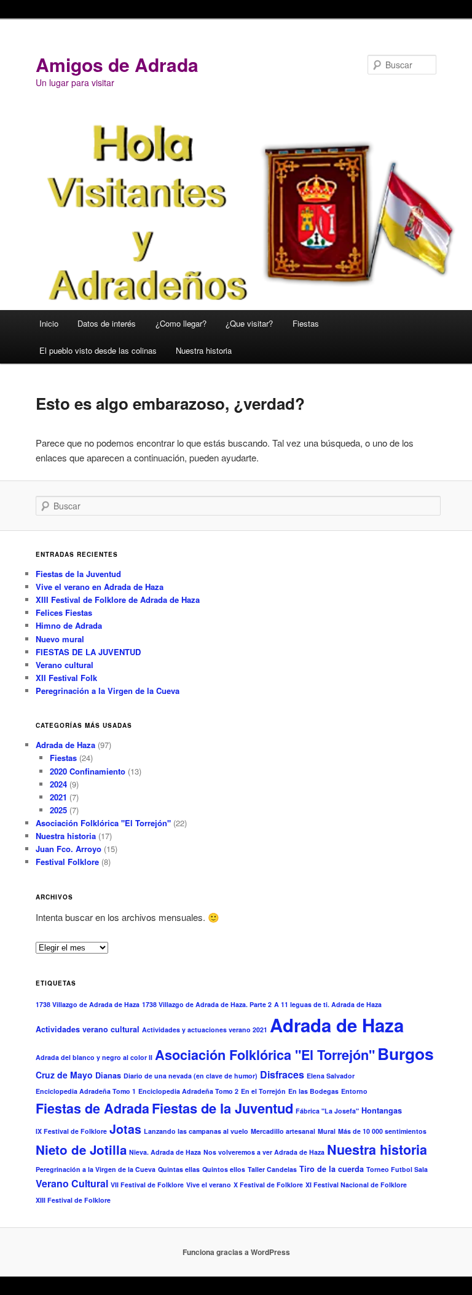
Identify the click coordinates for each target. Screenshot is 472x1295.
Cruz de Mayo (64, 1075)
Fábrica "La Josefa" (327, 1110)
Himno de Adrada (69, 625)
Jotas (125, 1129)
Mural (327, 1131)
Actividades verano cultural (88, 1029)
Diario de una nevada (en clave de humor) (191, 1075)
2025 (58, 810)
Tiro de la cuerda (331, 1168)
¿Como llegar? (180, 323)
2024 (58, 784)
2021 (58, 797)
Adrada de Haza (65, 745)
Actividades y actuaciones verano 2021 (204, 1029)
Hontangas (381, 1110)
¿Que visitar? (249, 323)
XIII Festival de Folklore (73, 1200)
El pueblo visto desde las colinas (98, 350)
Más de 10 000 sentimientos (382, 1131)
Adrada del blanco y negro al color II (94, 1057)
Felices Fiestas (64, 612)
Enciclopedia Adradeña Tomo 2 (188, 1091)
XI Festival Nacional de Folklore (356, 1184)
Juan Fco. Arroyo (68, 849)
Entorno (354, 1091)
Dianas (108, 1075)
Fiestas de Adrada (92, 1108)
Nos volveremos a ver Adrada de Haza (263, 1152)
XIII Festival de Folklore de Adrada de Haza (118, 599)
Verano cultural (64, 665)
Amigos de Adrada (117, 64)
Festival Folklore (67, 861)
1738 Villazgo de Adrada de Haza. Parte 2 (207, 1004)
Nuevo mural (60, 639)
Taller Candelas (272, 1169)
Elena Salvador (331, 1075)
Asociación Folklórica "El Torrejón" (103, 823)
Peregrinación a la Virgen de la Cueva (107, 690)
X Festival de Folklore (268, 1184)
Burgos (405, 1053)
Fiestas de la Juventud (78, 574)
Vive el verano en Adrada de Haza (99, 586)
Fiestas (306, 323)
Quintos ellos (223, 1169)
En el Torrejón (263, 1091)
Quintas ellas (179, 1169)
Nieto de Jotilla (81, 1149)
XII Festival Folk (66, 677)
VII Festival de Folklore (147, 1184)
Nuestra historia (204, 350)
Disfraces (282, 1074)
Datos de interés (106, 323)
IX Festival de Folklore (71, 1131)
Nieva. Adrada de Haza (165, 1152)
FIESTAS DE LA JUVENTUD (88, 652)
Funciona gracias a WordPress (236, 1251)
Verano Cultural (72, 1183)
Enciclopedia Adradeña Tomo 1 (86, 1091)
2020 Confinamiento (87, 771)
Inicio (48, 323)
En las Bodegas (313, 1091)
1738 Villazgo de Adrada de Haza (88, 1004)
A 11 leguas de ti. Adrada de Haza (328, 1004)
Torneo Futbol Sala (397, 1169)
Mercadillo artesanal (283, 1131)
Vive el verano (208, 1184)
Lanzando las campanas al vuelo (196, 1131)
